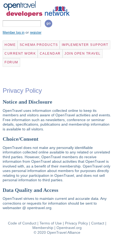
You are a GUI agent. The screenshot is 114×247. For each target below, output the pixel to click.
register (35, 32)
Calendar (50, 53)
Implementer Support (85, 45)
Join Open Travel (82, 53)
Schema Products (39, 45)
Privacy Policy (76, 223)
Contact (97, 223)
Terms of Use (51, 223)
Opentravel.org (69, 228)
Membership (42, 228)
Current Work (20, 53)
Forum (11, 62)
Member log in (13, 32)
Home (10, 45)
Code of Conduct (22, 223)
